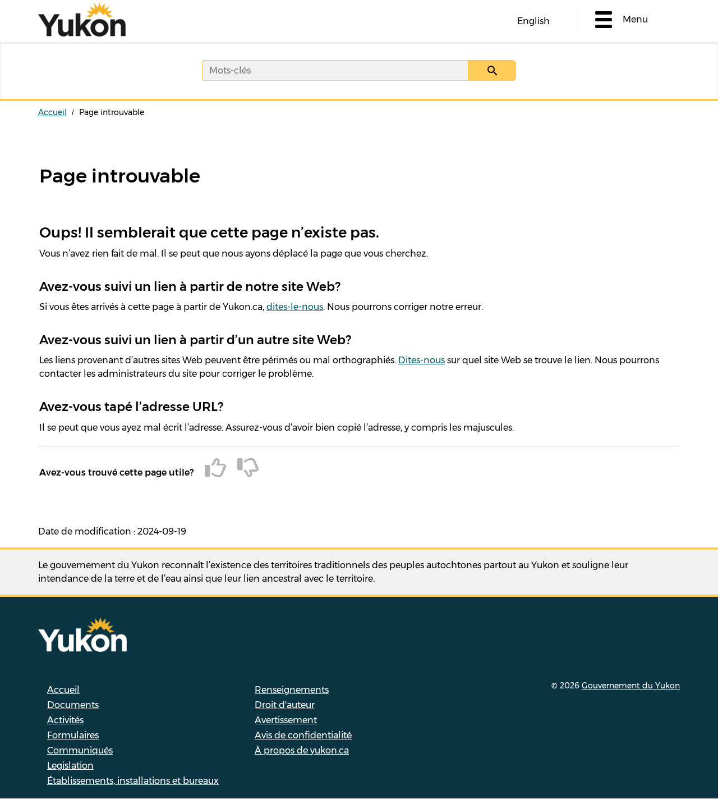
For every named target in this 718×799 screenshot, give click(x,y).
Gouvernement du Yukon (631, 686)
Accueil (52, 112)
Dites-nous (421, 360)
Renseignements (292, 689)
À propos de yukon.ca (302, 750)
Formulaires (73, 735)
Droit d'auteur (285, 705)
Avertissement (286, 720)
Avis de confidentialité (303, 735)
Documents (73, 705)
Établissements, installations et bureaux (133, 780)
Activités (65, 720)
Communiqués (80, 750)
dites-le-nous (294, 307)
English (533, 21)
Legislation (70, 765)
